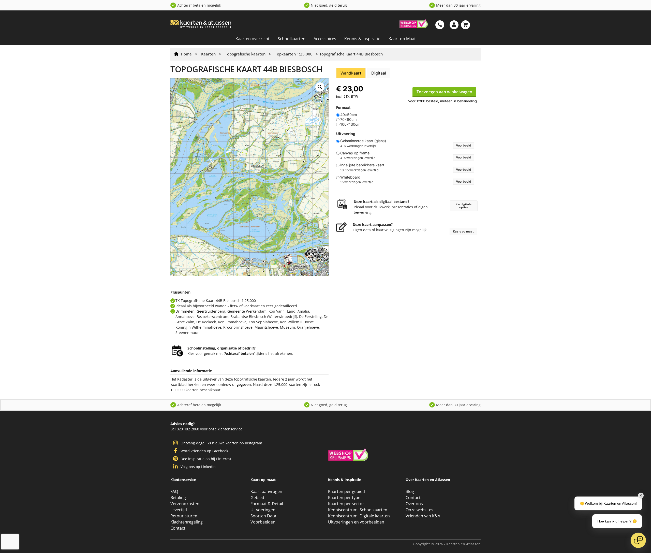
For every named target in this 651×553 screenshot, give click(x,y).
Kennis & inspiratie (362, 38)
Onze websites (419, 550)
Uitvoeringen (262, 550)
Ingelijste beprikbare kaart (362, 165)
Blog (410, 531)
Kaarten (208, 53)
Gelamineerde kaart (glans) (363, 141)
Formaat (343, 107)
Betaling (178, 538)
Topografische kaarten (245, 53)
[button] (319, 87)
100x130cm (350, 124)
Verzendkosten (184, 544)
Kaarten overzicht (252, 38)
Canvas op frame (354, 153)
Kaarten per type (344, 538)
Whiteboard (350, 177)
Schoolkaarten (291, 38)
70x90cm (348, 119)
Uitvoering (345, 134)
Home (186, 53)
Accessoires (325, 38)
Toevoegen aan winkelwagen (444, 92)
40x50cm (348, 115)
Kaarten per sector (346, 544)
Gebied (257, 538)
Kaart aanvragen (266, 531)
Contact (413, 538)
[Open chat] (638, 540)
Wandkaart (351, 73)
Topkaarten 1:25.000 (294, 53)
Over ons (414, 544)
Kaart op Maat (402, 38)
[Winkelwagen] (465, 24)
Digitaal (378, 73)
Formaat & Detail (266, 544)
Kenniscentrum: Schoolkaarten (357, 550)
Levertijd (178, 550)
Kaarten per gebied (346, 531)
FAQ (174, 531)
